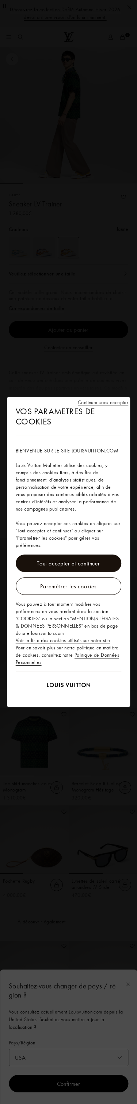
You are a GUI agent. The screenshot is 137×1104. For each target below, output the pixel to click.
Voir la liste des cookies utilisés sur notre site (63, 640)
